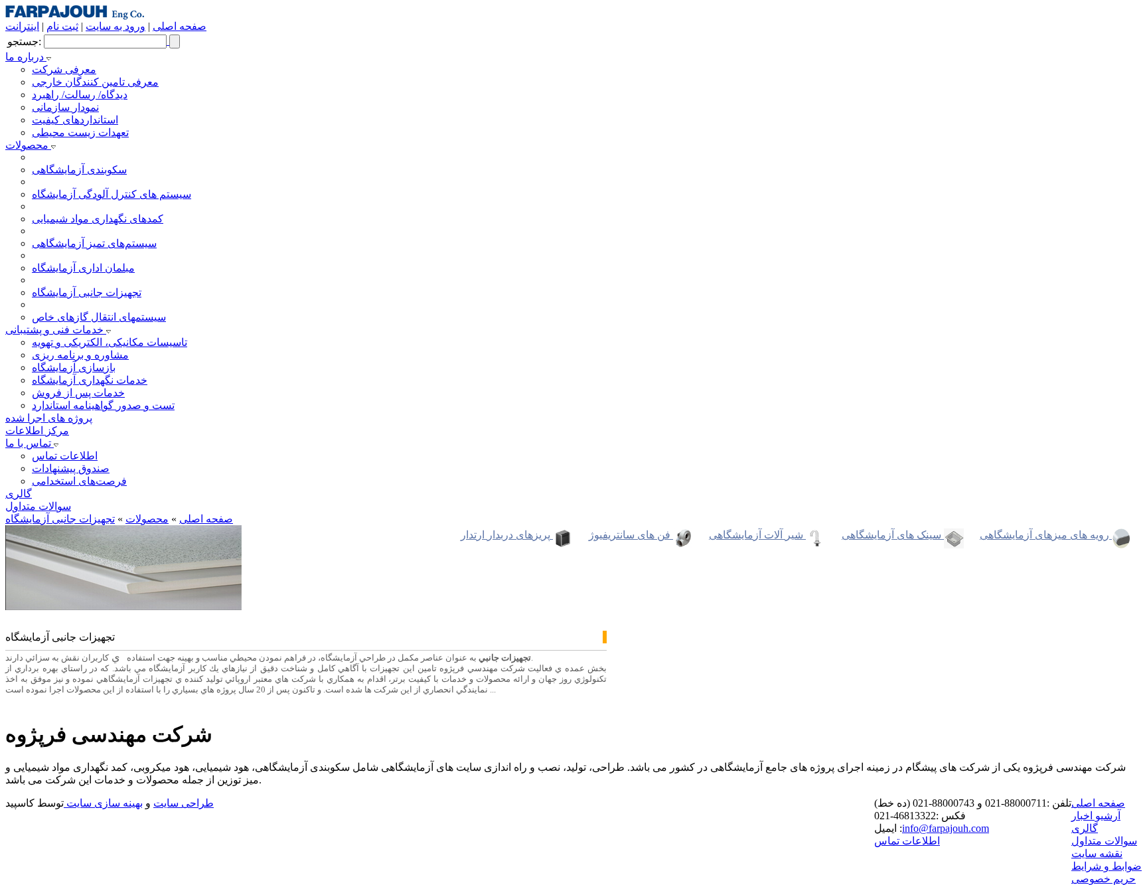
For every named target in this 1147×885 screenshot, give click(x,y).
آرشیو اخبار (1095, 815)
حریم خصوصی (1103, 878)
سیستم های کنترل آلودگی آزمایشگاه (111, 194)
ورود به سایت (115, 26)
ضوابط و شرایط (1106, 866)
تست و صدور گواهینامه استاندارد (103, 405)
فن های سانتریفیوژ (631, 534)
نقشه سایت (1096, 853)
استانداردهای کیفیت (75, 119)
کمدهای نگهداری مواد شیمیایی (97, 218)
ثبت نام (62, 26)
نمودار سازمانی (65, 107)
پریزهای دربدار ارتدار (507, 534)
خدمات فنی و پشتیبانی (55, 329)
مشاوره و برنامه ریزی (80, 355)
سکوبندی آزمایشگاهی (79, 169)
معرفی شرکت (64, 69)
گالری (18, 493)
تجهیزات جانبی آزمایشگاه (86, 292)
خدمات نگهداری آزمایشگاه (89, 380)
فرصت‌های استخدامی (79, 481)
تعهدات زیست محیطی (80, 132)
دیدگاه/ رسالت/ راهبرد (79, 94)
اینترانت (22, 26)
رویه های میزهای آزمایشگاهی (1046, 534)
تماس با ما (29, 443)
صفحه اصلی (179, 26)
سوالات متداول (38, 506)
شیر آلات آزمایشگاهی (757, 534)
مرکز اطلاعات (37, 430)
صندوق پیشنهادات (71, 468)
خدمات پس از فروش (78, 392)
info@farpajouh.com (945, 828)
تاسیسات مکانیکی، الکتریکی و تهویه (109, 342)
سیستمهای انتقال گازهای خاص (99, 317)
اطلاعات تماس (65, 455)
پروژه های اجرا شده (48, 418)
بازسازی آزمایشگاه (73, 367)
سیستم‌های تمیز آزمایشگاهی (94, 243)
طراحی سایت (183, 803)
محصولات (28, 145)
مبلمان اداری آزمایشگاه (83, 268)
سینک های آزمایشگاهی (893, 534)
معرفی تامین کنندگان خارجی (95, 82)
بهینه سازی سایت (103, 803)
